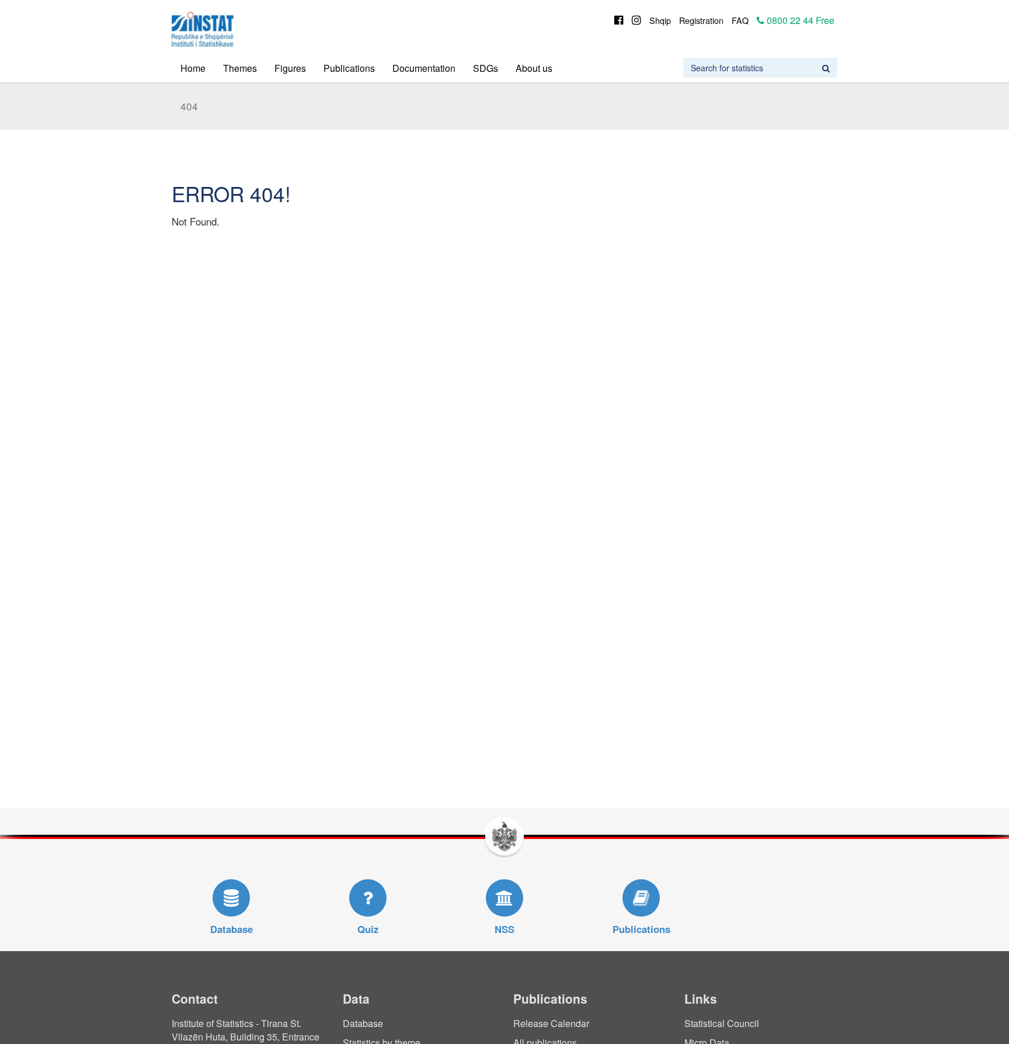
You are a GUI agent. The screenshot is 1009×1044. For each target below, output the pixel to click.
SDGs (485, 68)
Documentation (423, 68)
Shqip (660, 20)
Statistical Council (721, 1023)
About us (534, 68)
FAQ (740, 20)
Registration (701, 20)
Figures (290, 68)
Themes (240, 68)
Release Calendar (551, 1023)
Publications (349, 68)
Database (363, 1023)
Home (193, 68)
